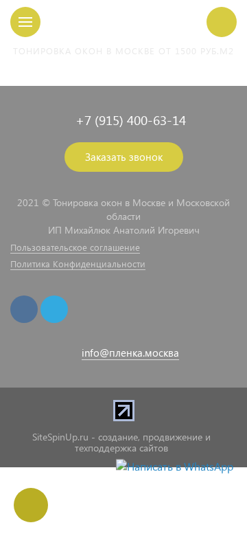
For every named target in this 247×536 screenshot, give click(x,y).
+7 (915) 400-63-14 (130, 120)
